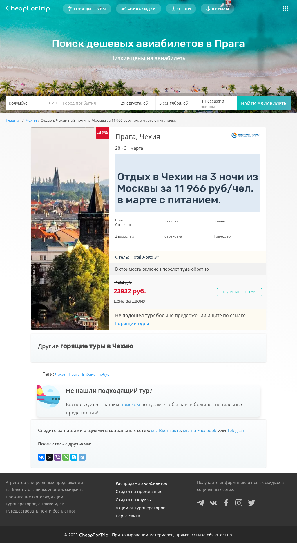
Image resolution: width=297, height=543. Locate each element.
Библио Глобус (95, 374)
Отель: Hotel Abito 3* (137, 257)
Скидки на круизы (134, 499)
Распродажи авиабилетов (141, 483)
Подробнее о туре (239, 292)
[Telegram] (82, 457)
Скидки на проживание (139, 491)
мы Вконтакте (166, 430)
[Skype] (73, 457)
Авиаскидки (141, 9)
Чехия (60, 374)
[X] (49, 457)
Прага (74, 374)
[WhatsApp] (65, 457)
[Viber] (57, 457)
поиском (130, 404)
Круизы (220, 9)
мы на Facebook (199, 430)
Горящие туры (90, 9)
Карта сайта (128, 516)
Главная (13, 120)
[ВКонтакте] (41, 457)
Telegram (236, 430)
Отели (184, 9)
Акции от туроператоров (140, 507)
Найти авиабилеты (264, 103)
